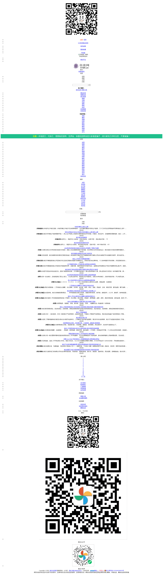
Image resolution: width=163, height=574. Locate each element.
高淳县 (83, 205)
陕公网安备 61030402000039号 (115, 570)
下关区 (83, 193)
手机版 (83, 52)
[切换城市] (81, 71)
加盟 (83, 130)
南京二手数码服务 (81, 312)
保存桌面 (83, 46)
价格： (81, 208)
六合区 (83, 202)
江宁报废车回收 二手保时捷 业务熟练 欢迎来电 (81, 264)
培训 (83, 102)
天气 (83, 132)
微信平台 (83, 59)
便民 (83, 103)
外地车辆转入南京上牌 (81, 226)
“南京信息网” (53, 570)
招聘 (83, 144)
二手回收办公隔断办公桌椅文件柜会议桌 (81, 285)
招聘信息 (83, 94)
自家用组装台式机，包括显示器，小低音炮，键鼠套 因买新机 (81, 323)
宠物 (83, 119)
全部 (83, 142)
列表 (83, 223)
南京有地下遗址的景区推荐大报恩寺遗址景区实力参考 (81, 269)
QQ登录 (80, 43)
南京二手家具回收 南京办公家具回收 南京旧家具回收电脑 (81, 328)
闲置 (83, 121)
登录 (85, 39)
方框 (83, 221)
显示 (81, 218)
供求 (83, 107)
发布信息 (78, 90)
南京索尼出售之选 (81, 317)
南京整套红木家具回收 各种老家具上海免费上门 (81, 291)
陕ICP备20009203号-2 (75, 570)
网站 (94, 570)
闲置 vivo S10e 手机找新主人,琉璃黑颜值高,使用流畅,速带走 (81, 339)
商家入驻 (84, 90)
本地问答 (83, 111)
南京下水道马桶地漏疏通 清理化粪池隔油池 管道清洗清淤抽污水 (81, 344)
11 (83, 373)
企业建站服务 (83, 398)
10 (83, 372)
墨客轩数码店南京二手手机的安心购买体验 (81, 333)
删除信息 (83, 408)
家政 (83, 124)
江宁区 (83, 200)
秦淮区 (83, 188)
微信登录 (85, 43)
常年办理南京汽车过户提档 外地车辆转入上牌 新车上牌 (81, 232)
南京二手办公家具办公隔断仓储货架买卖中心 (81, 296)
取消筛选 (83, 215)
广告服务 (83, 386)
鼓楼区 (83, 191)
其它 (83, 174)
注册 (81, 39)
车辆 (83, 100)
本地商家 (83, 109)
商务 (83, 105)
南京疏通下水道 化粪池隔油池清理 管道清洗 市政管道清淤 (81, 349)
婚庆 (83, 126)
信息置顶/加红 (83, 406)
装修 (83, 128)
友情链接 (83, 388)
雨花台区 (83, 198)
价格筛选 (83, 213)
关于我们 (83, 383)
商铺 (83, 98)
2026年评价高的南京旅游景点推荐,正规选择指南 (81, 275)
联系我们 (83, 384)
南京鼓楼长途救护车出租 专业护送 (81, 253)
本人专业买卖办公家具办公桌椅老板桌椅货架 (81, 280)
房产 (83, 149)
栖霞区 (83, 196)
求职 (83, 115)
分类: (81, 139)
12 (83, 375)
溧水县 (83, 204)
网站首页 (83, 93)
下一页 (83, 376)
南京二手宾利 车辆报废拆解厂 (81, 258)
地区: (81, 179)
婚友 (83, 123)
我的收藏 (83, 49)
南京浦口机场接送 (81, 237)
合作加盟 (83, 390)
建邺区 (83, 189)
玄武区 (83, 184)
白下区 (83, 186)
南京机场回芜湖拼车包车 (81, 242)
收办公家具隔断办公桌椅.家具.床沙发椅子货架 (81, 301)
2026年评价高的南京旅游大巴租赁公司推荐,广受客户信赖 (81, 248)
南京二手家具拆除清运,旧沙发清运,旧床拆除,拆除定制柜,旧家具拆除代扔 (81, 307)
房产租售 (83, 96)
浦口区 (83, 195)
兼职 (83, 117)
